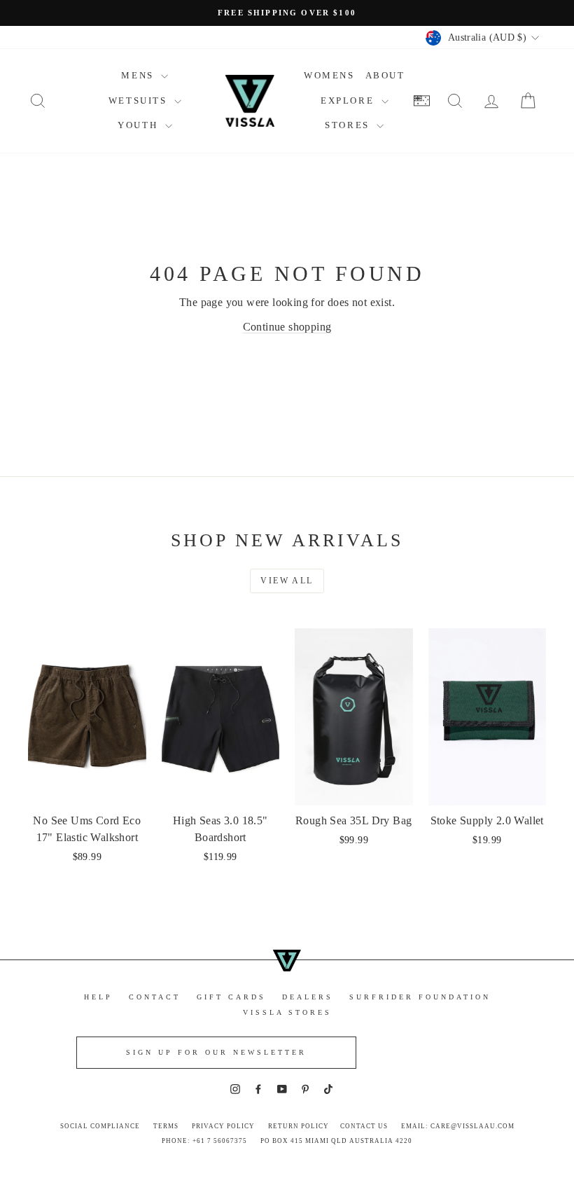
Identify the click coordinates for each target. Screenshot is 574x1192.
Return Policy (298, 1126)
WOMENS (329, 75)
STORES (349, 125)
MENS (139, 75)
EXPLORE (349, 100)
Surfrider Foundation (420, 997)
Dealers (307, 997)
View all (286, 580)
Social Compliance (100, 1126)
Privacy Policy (223, 1126)
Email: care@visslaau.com (457, 1126)
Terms (165, 1126)
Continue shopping (287, 327)
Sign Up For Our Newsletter (216, 1052)
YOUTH (140, 125)
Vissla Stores (287, 1012)
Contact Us (364, 1126)
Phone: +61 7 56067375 (204, 1140)
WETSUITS (139, 100)
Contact (155, 997)
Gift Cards (231, 997)
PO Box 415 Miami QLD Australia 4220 (336, 1140)
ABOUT (385, 75)
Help (98, 997)
